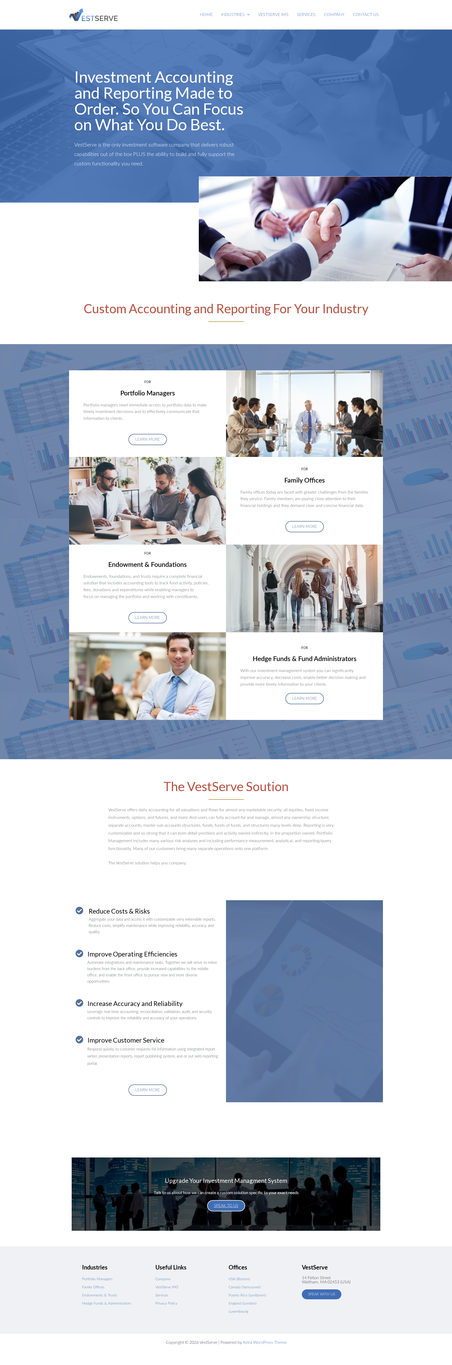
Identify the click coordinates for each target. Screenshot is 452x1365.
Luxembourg (238, 1311)
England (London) (243, 1303)
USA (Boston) (239, 1279)
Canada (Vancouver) (245, 1287)
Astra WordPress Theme (264, 1342)
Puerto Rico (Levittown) (247, 1295)
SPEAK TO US (226, 1206)
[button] (235, 14)
